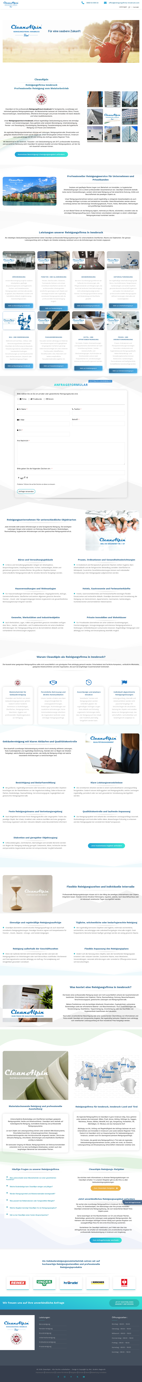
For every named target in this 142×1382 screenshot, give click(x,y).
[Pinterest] (71, 1377)
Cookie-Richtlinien (62, 1372)
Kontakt (81, 1372)
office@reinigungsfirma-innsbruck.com (124, 3)
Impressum (40, 1372)
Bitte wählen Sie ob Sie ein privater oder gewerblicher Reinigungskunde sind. (47, 394)
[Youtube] (84, 1377)
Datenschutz (49, 1372)
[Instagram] (65, 1377)
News (87, 1372)
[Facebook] (58, 1377)
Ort (21, 430)
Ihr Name (23, 409)
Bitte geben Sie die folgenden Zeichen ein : (34, 469)
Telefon (77, 409)
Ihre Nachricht (23, 441)
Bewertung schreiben (98, 1372)
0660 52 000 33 (92, 3)
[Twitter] (77, 1377)
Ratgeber (73, 1372)
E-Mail (21, 420)
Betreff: (75, 419)
